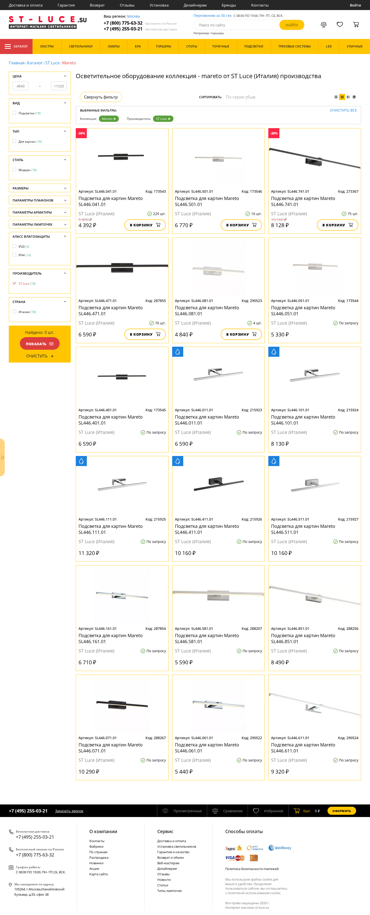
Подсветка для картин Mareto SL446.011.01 (207, 420)
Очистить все (343, 110)
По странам (98, 852)
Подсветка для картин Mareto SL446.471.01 (111, 310)
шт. (307, 810)
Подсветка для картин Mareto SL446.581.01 (207, 638)
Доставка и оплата (26, 5)
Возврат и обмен (170, 857)
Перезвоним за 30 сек (213, 16)
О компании (103, 831)
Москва (133, 16)
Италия (27, 312)
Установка (159, 5)
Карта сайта (98, 874)
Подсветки (30, 113)
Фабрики (96, 846)
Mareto (107, 119)
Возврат (97, 5)
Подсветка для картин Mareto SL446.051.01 (303, 310)
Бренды (229, 5)
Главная (17, 63)
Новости (164, 879)
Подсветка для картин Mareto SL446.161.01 (111, 638)
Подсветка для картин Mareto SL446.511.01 (303, 529)
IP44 (25, 255)
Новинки (96, 863)
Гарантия (66, 5)
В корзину (141, 225)
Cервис (165, 831)
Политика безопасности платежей (252, 869)
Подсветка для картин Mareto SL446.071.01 (111, 748)
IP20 (24, 246)
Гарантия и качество (173, 852)
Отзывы (127, 5)
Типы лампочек (169, 890)
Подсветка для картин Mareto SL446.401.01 (111, 420)
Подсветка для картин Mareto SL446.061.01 (207, 748)
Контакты (260, 5)
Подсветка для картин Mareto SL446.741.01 (303, 201)
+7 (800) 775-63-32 (140, 23)
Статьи (162, 885)
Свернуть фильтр (101, 97)
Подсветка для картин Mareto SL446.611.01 (303, 748)
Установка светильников (176, 846)
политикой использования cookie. (254, 893)
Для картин (30, 141)
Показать (36, 343)
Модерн (28, 170)
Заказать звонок (69, 810)
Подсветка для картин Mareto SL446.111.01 (111, 529)
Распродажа (98, 857)
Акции (94, 868)
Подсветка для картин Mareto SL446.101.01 (303, 420)
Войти (355, 5)
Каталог (21, 46)
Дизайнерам (195, 5)
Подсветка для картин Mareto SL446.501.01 (207, 201)
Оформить (341, 811)
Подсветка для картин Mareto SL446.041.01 (111, 201)
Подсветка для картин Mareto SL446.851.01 (303, 638)
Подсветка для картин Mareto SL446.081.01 (207, 310)
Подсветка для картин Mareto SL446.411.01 (207, 529)
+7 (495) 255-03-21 (140, 29)
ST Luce (52, 63)
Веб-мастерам (168, 863)
